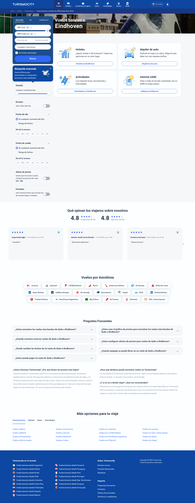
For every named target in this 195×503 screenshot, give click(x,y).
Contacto (101, 489)
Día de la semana (23, 129)
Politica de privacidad (106, 493)
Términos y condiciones (107, 497)
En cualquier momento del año (31, 119)
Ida (30, 20)
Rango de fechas (26, 123)
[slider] (16, 93)
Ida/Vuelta (19, 20)
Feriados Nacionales (106, 469)
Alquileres (101, 473)
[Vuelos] (23, 4)
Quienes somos (104, 465)
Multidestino (44, 20)
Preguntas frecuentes (106, 485)
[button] (167, 4)
